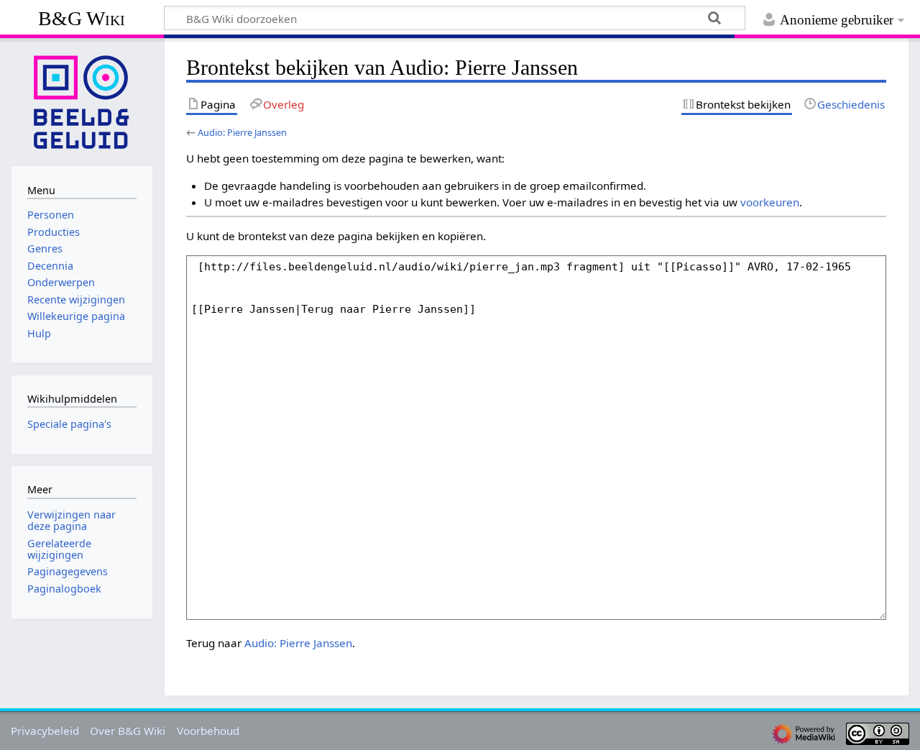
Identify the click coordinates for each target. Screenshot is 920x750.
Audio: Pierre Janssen (242, 132)
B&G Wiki (81, 18)
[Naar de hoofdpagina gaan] (82, 100)
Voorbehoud (208, 730)
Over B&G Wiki (127, 730)
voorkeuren (769, 202)
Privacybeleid (45, 730)
